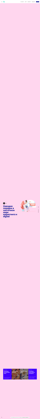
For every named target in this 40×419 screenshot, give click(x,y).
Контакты (38, 1)
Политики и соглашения (25, 417)
